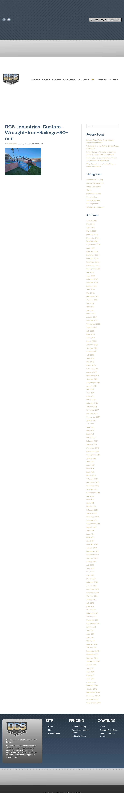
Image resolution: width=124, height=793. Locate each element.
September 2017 (93, 417)
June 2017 (90, 427)
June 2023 (90, 276)
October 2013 (91, 558)
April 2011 (90, 637)
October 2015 (91, 489)
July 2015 (90, 496)
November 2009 (93, 696)
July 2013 (90, 565)
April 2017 (90, 434)
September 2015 (93, 493)
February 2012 (92, 613)
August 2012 (91, 599)
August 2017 (91, 420)
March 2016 (91, 475)
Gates (45, 79)
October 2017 (91, 413)
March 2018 (91, 400)
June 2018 (90, 393)
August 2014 (91, 527)
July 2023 (90, 272)
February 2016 (92, 479)
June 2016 (90, 465)
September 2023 (93, 269)
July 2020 (90, 331)
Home (50, 727)
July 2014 (90, 531)
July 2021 (90, 303)
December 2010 (92, 651)
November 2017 (92, 410)
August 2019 (91, 351)
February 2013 (92, 582)
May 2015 (90, 499)
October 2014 (92, 520)
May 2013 (90, 572)
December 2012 (92, 589)
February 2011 (91, 644)
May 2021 (90, 307)
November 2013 (92, 555)
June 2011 (90, 634)
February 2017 (91, 441)
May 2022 (90, 293)
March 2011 (90, 641)
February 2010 (92, 685)
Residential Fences (79, 736)
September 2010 (93, 661)
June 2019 (90, 358)
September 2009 (93, 703)
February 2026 (92, 234)
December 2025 (93, 238)
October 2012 (91, 596)
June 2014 (90, 534)
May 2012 (90, 606)
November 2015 (92, 486)
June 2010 (90, 672)
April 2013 (90, 575)
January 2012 (91, 617)
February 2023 (92, 279)
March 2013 (91, 579)
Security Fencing (93, 200)
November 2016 (92, 451)
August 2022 (91, 286)
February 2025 (92, 252)
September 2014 (93, 524)
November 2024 (93, 255)
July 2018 (90, 389)
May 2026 (90, 224)
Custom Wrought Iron (95, 183)
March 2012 (91, 610)
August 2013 (91, 561)
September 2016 (93, 455)
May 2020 (90, 334)
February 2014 (92, 544)
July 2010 (90, 668)
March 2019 (91, 365)
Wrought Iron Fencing (95, 207)
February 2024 (92, 258)
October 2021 (91, 300)
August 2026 (91, 221)
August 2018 (91, 386)
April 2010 (90, 679)
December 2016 (92, 448)
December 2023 (92, 262)
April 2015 (90, 503)
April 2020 (90, 338)
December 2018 (92, 375)
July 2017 (90, 424)
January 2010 (91, 689)
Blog (115, 79)
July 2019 (90, 355)
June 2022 (90, 289)
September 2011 (92, 623)
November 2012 (92, 592)
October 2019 (91, 348)
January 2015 (91, 513)
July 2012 (90, 603)
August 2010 (91, 665)
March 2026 (91, 231)
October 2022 (92, 282)
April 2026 (90, 227)
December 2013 (92, 551)
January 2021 (91, 317)
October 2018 (91, 379)
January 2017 (91, 444)
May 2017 (90, 431)
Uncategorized (92, 204)
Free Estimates (104, 79)
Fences (34, 79)
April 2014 (90, 541)
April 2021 (90, 310)
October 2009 (92, 699)
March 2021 (91, 314)
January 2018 (91, 407)
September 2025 (93, 245)
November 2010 (92, 654)
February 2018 (92, 403)
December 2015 (92, 482)
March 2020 (91, 341)
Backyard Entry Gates (109, 730)
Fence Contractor (93, 186)
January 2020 (92, 345)
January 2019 (91, 372)
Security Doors (92, 197)
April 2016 (90, 472)
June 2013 (90, 568)
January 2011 (91, 648)
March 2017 (90, 438)
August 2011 (91, 627)
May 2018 (90, 396)
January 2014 (91, 548)
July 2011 (89, 630)
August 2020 (91, 327)
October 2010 (92, 658)
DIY (92, 79)
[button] (39, 79)
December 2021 (92, 296)
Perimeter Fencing (93, 193)
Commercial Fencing (94, 180)
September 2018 (93, 382)
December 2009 (93, 692)
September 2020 (93, 324)
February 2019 (92, 369)
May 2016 (90, 468)
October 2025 (92, 241)
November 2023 (92, 265)
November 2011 (92, 620)
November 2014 (92, 517)
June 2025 (90, 248)
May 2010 (90, 675)
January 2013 (91, 586)
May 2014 (90, 537)
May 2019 (90, 362)
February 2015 (92, 510)
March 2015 (91, 506)
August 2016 (91, 458)
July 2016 (90, 462)
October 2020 (92, 320)
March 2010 (91, 682)
